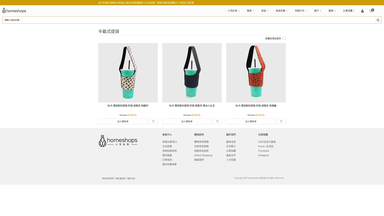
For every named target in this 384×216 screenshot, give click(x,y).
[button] (153, 121)
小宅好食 (232, 10)
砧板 (278, 26)
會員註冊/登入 (169, 142)
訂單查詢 (167, 160)
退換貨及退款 (201, 151)
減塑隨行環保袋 (302, 26)
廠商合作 (231, 155)
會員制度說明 (169, 151)
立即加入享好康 (186, 2)
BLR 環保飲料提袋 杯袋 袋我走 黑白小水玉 (192, 105)
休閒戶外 (299, 10)
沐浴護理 (348, 26)
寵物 (330, 10)
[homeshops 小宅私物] (14, 10)
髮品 (337, 26)
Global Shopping (203, 155)
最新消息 (231, 142)
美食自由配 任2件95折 (236, 26)
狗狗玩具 (362, 26)
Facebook (263, 151)
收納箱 (324, 26)
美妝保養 (280, 10)
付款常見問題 (201, 146)
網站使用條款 (108, 178)
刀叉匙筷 (311, 26)
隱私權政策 (120, 178)
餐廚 (249, 10)
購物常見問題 (201, 142)
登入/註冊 (362, 11)
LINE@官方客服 (267, 142)
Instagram (263, 155)
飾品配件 (329, 26)
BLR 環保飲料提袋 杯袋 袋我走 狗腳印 (128, 105)
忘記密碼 (167, 146)
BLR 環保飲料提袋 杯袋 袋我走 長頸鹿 (256, 105)
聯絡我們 (199, 160)
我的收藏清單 (169, 164)
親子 (316, 10)
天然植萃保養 (282, 26)
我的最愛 (167, 155)
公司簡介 (231, 146)
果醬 (286, 26)
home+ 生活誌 (265, 146)
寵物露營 (332, 26)
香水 (307, 26)
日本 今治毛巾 (268, 26)
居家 (263, 10)
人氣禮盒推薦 (253, 26)
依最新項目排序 (273, 38)
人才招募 (231, 160)
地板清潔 (295, 26)
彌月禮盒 (318, 26)
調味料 (257, 26)
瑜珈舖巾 (359, 26)
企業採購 (347, 10)
